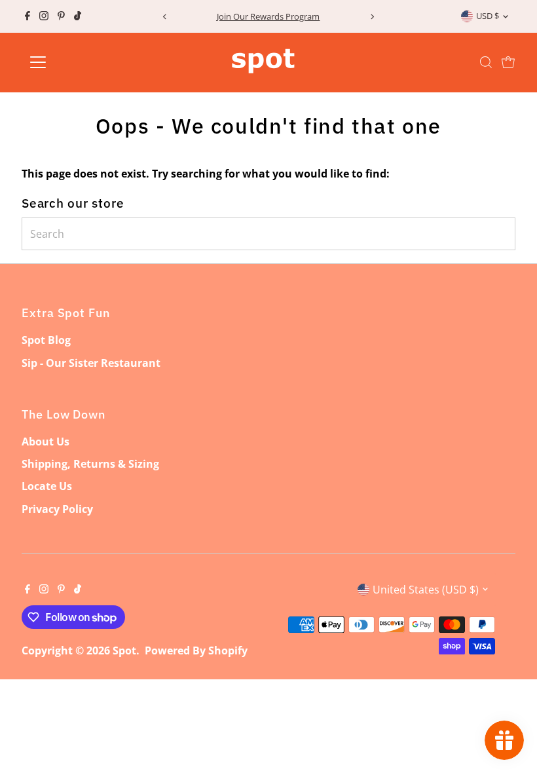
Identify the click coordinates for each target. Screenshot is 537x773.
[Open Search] (486, 62)
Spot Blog (46, 340)
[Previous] (164, 16)
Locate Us (47, 486)
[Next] (372, 16)
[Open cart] (508, 62)
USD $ (487, 16)
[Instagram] (44, 16)
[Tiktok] (77, 16)
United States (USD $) (426, 589)
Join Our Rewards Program (268, 16)
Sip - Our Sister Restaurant (91, 363)
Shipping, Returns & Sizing (90, 464)
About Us (45, 441)
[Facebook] (27, 16)
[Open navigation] (80, 62)
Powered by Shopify (196, 650)
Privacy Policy (57, 509)
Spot (124, 650)
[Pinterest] (61, 16)
